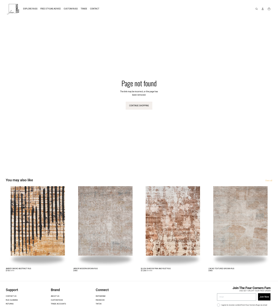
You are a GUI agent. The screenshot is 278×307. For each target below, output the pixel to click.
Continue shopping (139, 105)
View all (268, 180)
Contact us (11, 296)
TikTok (98, 304)
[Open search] (256, 9)
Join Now (264, 296)
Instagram (100, 296)
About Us (55, 296)
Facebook (100, 300)
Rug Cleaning (12, 300)
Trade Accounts (58, 304)
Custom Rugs (57, 300)
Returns (9, 304)
